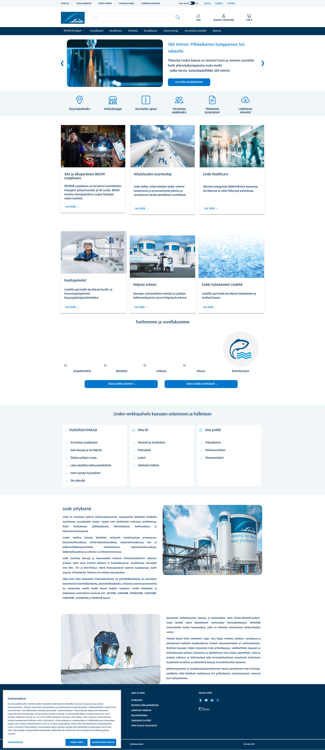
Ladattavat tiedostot (141, 710)
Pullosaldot (144, 450)
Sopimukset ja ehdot (141, 720)
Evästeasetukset (136, 744)
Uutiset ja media (126, 3)
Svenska (231, 3)
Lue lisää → (72, 206)
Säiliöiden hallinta (148, 465)
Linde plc (65, 3)
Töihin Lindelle (105, 3)
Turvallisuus (150, 30)
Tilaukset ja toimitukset (151, 442)
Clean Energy (170, 30)
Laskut (141, 457)
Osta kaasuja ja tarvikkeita (86, 450)
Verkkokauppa (72, 30)
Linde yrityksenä (84, 3)
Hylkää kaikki (76, 742)
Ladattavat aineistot (151, 3)
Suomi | (207, 3)
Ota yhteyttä (77, 480)
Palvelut (133, 30)
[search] (137, 17)
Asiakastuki (136, 700)
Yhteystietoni (213, 442)
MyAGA (217, 30)
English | (219, 3)
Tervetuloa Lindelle (196, 30)
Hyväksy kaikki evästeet (103, 742)
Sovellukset (96, 30)
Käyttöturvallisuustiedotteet (145, 705)
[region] (62, 719)
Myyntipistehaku (139, 715)
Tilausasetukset (214, 457)
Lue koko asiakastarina (189, 82)
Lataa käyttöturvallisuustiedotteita (90, 465)
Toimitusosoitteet (215, 450)
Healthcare (116, 30)
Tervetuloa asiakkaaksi (84, 442)
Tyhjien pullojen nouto (83, 457)
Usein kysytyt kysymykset (85, 473)
